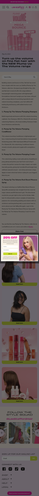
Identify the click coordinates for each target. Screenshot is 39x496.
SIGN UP (10, 253)
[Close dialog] (37, 236)
